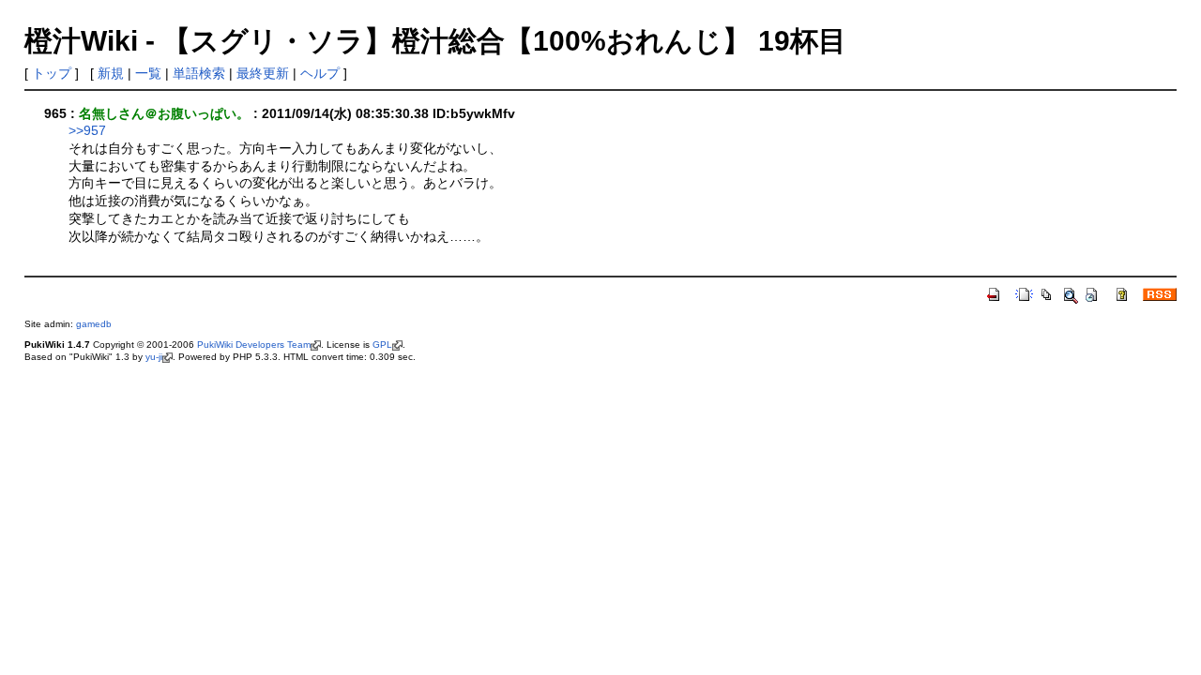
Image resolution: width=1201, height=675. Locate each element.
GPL (382, 344)
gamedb (94, 324)
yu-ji (153, 357)
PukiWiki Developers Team (254, 344)
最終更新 (262, 73)
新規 (111, 73)
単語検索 (199, 73)
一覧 (148, 73)
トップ (51, 73)
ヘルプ (320, 73)
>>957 (87, 130)
